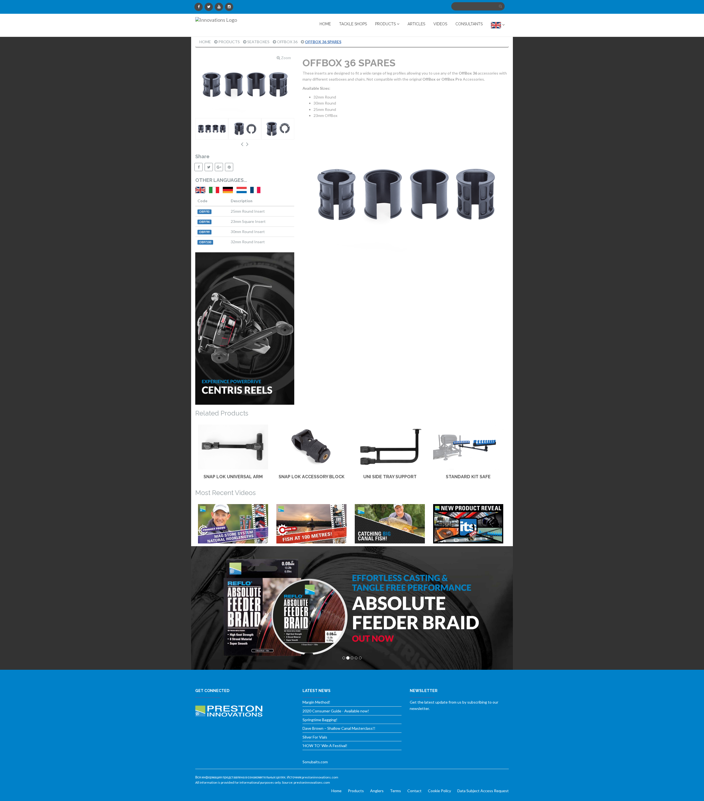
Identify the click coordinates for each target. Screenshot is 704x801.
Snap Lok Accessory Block (312, 476)
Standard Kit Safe (468, 476)
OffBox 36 (287, 41)
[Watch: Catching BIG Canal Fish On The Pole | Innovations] (390, 523)
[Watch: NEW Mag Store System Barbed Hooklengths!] (233, 523)
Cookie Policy (439, 790)
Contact (414, 790)
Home (205, 41)
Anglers (377, 790)
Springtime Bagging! (319, 719)
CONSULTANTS (469, 24)
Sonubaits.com (315, 761)
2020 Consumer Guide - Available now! (335, 711)
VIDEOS (440, 24)
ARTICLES (416, 24)
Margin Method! (316, 702)
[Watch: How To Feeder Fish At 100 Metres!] (311, 523)
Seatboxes (258, 41)
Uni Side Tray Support (390, 476)
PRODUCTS (386, 24)
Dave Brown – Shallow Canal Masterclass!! (338, 728)
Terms (395, 790)
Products (229, 41)
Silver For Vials (314, 737)
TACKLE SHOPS (353, 24)
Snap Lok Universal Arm (233, 476)
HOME (325, 24)
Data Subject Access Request (483, 790)
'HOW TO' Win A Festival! (324, 745)
